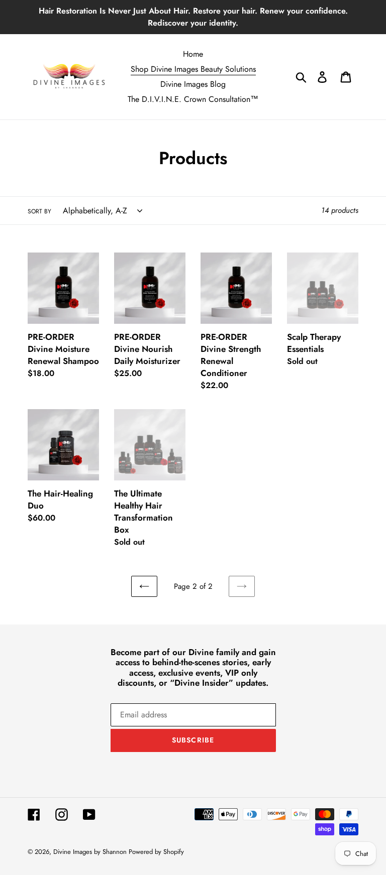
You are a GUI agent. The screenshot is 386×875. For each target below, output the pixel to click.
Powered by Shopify (156, 851)
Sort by (39, 211)
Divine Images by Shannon (91, 851)
